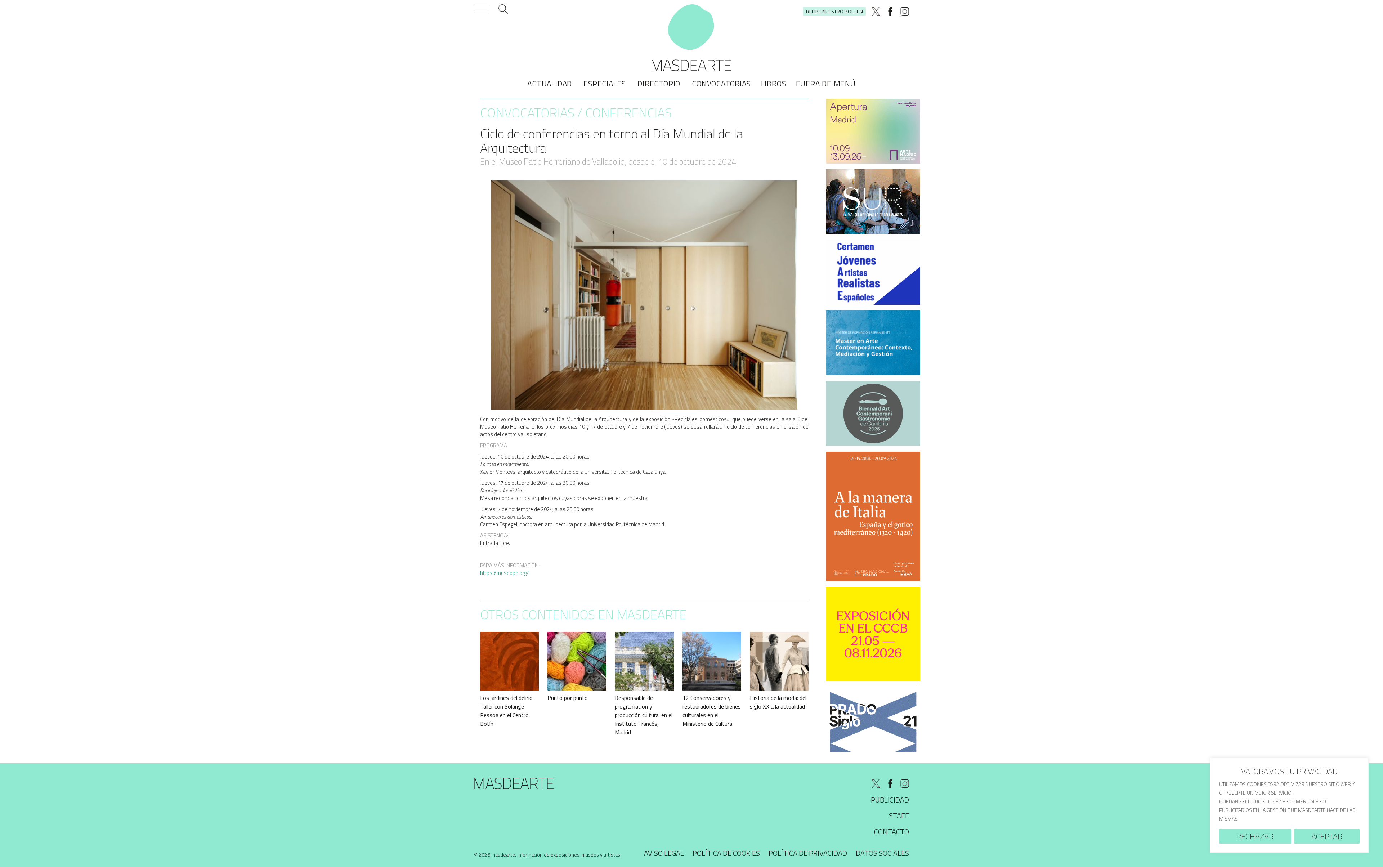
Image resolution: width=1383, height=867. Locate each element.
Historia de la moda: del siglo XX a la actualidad (778, 702)
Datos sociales (882, 853)
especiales (604, 83)
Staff (899, 815)
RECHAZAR (1255, 836)
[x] (876, 11)
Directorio (658, 83)
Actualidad (549, 83)
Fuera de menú (825, 83)
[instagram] (904, 11)
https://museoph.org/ (504, 573)
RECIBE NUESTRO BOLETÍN (834, 11)
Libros (773, 83)
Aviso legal (664, 853)
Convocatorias (721, 83)
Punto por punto (567, 697)
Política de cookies (726, 853)
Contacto (891, 831)
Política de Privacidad (808, 853)
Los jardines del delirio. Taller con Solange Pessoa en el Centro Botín (507, 710)
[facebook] (890, 11)
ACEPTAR (1326, 836)
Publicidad (890, 799)
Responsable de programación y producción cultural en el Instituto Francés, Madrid (643, 715)
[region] (1289, 805)
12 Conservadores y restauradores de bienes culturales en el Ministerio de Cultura (711, 710)
